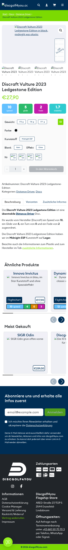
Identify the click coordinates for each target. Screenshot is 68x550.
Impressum (8, 521)
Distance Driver (23, 14)
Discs (11, 14)
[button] (61, 30)
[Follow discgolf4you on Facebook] (21, 487)
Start (5, 14)
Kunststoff (11, 139)
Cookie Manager (12, 506)
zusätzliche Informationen (37, 248)
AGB (4, 499)
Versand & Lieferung (14, 510)
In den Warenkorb (46, 169)
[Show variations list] (61, 122)
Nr (6, 157)
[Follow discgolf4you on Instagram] (13, 487)
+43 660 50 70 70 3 (54, 529)
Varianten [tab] (31, 202)
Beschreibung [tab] (13, 202)
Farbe (8, 130)
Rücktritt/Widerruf (13, 514)
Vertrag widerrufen (13, 518)
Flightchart (14, 299)
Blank (8, 147)
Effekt (30, 147)
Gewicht (9, 122)
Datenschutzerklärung (39, 425)
